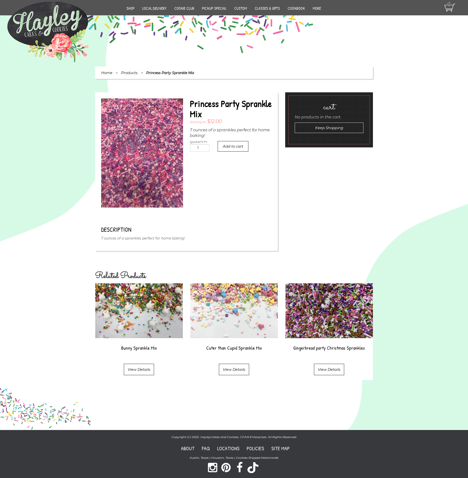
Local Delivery (154, 8)
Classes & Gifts (267, 8)
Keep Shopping (329, 127)
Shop (131, 8)
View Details (139, 369)
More (317, 8)
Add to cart (233, 146)
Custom (240, 8)
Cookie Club (184, 8)
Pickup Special (214, 8)
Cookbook (296, 8)
